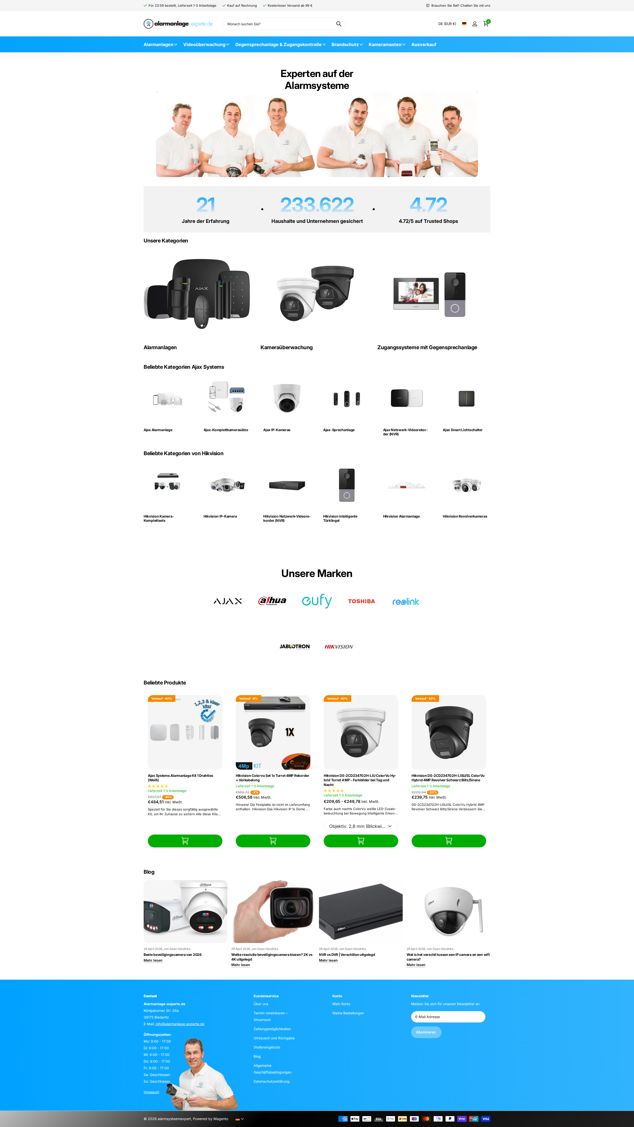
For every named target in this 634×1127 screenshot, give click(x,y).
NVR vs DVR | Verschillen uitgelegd (347, 954)
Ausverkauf (423, 44)
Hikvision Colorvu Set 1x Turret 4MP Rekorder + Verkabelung (272, 777)
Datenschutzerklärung (272, 1081)
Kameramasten (385, 44)
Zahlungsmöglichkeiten (272, 1029)
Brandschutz (345, 44)
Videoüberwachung (204, 44)
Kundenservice (266, 996)
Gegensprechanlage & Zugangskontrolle (278, 44)
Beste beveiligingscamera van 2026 (173, 954)
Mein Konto (341, 1004)
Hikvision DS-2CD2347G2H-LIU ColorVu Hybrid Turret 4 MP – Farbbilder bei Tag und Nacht (360, 780)
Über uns (261, 1004)
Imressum (151, 1092)
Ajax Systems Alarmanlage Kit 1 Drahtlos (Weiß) (180, 777)
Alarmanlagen (158, 44)
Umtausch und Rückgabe (274, 1038)
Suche (338, 24)
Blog (257, 1056)
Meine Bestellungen (348, 1013)
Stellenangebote (267, 1047)
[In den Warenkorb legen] (185, 841)
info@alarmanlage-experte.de (179, 1024)
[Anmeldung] (474, 23)
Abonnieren (426, 1032)
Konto (337, 996)
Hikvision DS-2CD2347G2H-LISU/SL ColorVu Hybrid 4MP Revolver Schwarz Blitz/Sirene (448, 777)
